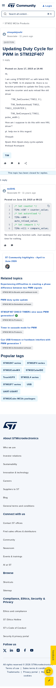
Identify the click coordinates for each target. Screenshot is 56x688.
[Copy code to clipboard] (48, 206)
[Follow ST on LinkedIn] (11, 650)
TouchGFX (9, 377)
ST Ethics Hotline (12, 619)
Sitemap (7, 590)
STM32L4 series (30, 377)
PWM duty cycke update (14, 300)
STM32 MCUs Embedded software (17, 304)
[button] (3, 6)
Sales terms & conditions (36, 668)
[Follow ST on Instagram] (18, 650)
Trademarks (13, 672)
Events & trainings (12, 556)
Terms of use (12, 668)
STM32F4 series (36, 363)
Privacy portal (30, 672)
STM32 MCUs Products (17, 23)
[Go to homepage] (10, 429)
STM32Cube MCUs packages (19, 398)
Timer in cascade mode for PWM (19, 327)
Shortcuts (8, 582)
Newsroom (8, 548)
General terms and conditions (18, 506)
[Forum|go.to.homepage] (21, 5)
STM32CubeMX (11, 370)
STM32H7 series (12, 363)
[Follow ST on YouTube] (32, 650)
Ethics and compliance (15, 611)
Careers (7, 481)
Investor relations (12, 456)
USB (29, 384)
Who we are (9, 447)
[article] (28, 217)
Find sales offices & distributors (19, 531)
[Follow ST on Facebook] (25, 650)
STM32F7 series (12, 384)
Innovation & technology (15, 472)
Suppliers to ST (11, 489)
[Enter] (5, 14)
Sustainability (10, 464)
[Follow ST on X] (5, 651)
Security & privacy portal (16, 636)
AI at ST (7, 565)
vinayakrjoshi (14, 32)
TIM (7, 155)
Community (9, 539)
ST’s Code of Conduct (14, 628)
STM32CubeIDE (34, 370)
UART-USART (10, 391)
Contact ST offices (13, 523)
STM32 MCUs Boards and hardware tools (20, 292)
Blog (5, 497)
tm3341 (11, 189)
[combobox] (28, 14)
